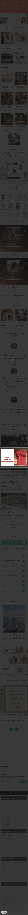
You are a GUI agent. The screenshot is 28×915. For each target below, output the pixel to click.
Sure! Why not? (7, 461)
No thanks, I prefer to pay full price (7, 463)
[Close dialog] (26, 449)
